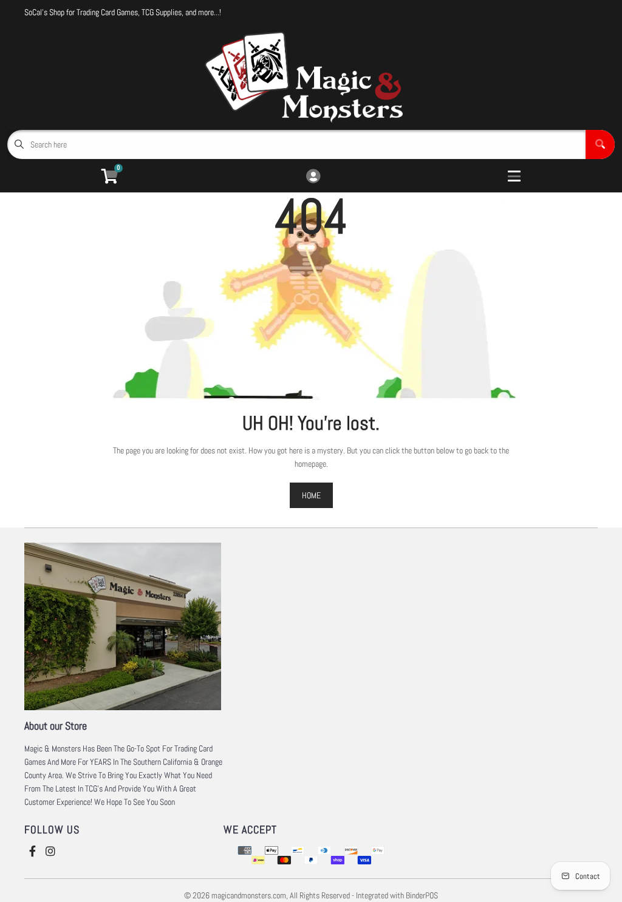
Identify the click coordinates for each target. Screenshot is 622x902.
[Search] (600, 144)
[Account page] (313, 177)
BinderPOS (422, 895)
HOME (311, 495)
